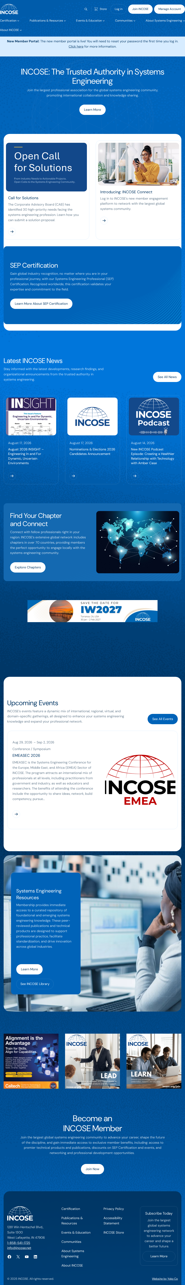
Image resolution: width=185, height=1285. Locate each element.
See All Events (162, 719)
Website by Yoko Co (165, 1279)
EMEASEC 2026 (26, 755)
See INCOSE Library (35, 984)
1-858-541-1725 (18, 1243)
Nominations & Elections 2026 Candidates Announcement (92, 451)
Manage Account (169, 9)
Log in (118, 9)
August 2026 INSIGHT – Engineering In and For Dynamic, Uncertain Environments (26, 456)
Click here (76, 46)
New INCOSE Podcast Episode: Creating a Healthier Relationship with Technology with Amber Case (152, 456)
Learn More (92, 109)
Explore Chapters (28, 567)
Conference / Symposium (31, 749)
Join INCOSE (140, 9)
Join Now (92, 1169)
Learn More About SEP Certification (41, 303)
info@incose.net (19, 1248)
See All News (167, 377)
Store (103, 9)
